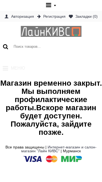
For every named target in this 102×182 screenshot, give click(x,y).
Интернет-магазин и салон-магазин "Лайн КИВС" (59, 149)
